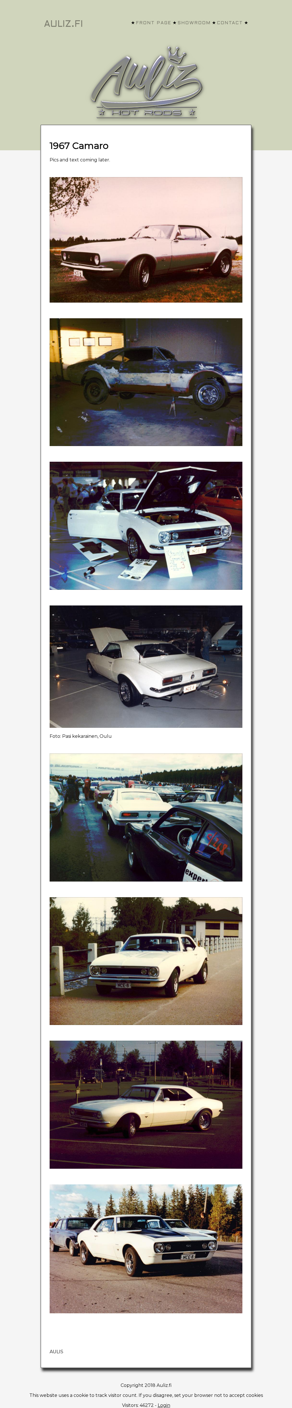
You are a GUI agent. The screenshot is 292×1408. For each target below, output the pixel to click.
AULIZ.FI (63, 24)
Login (164, 1405)
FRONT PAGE (153, 23)
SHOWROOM (194, 23)
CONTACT (230, 23)
